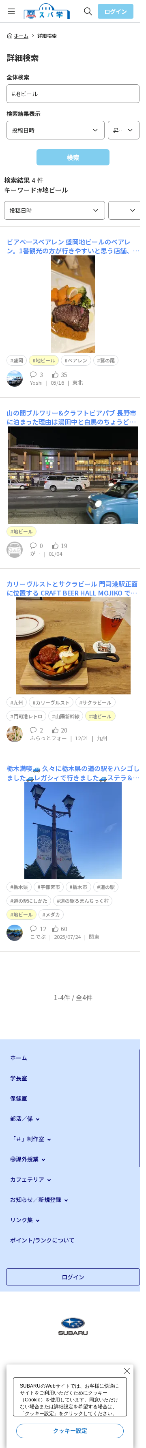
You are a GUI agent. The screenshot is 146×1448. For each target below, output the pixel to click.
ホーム (21, 35)
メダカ (52, 914)
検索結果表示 (23, 113)
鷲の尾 (107, 360)
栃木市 (80, 886)
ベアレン (77, 360)
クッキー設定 (70, 1430)
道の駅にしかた (30, 900)
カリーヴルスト (53, 702)
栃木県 (20, 886)
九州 (18, 702)
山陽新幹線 (67, 716)
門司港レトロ (28, 716)
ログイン (115, 11)
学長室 (18, 1078)
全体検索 (17, 77)
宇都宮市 (50, 886)
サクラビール (97, 702)
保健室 (18, 1098)
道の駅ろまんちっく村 (84, 900)
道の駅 (107, 886)
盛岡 (18, 360)
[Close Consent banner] (126, 1370)
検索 (73, 157)
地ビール (45, 360)
